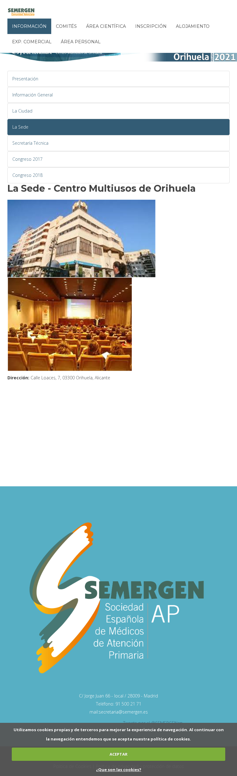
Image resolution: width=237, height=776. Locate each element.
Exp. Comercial (32, 42)
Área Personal (81, 42)
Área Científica (106, 26)
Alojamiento (193, 26)
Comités (66, 26)
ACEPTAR (118, 754)
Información (29, 26)
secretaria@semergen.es (123, 712)
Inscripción (151, 26)
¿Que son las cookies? (118, 769)
